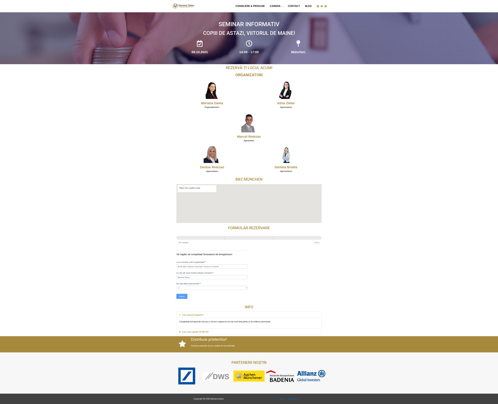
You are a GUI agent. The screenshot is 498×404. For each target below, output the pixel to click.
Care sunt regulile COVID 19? (195, 332)
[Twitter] (322, 6)
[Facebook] (318, 6)
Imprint (283, 399)
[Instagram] (325, 6)
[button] (249, 315)
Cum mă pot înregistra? (192, 315)
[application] (282, 6)
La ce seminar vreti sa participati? (191, 262)
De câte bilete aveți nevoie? (188, 284)
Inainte (182, 296)
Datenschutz (294, 399)
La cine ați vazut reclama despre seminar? (195, 273)
